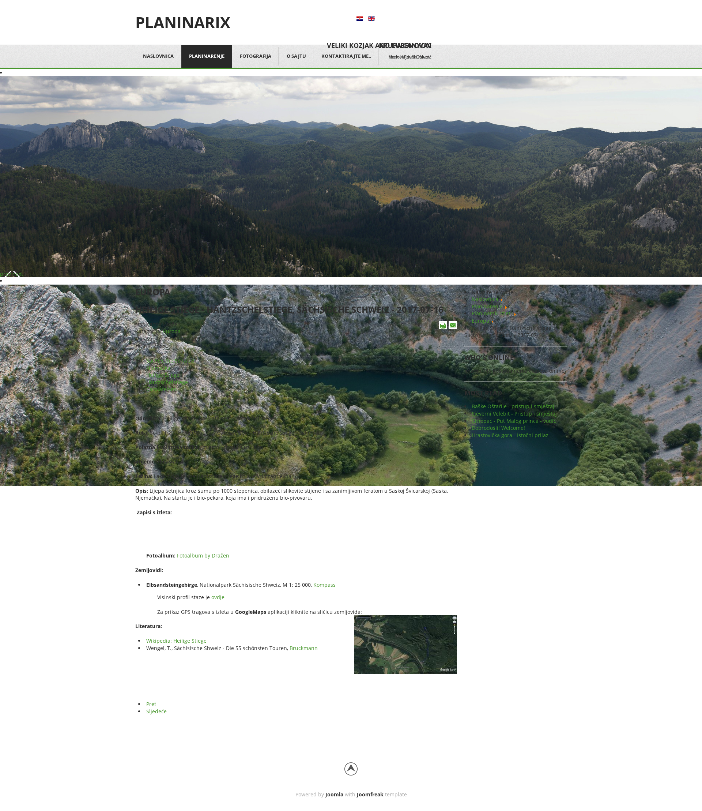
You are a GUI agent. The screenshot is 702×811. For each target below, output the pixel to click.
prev (5, 273)
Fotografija (255, 56)
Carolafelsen (161, 389)
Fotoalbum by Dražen (203, 555)
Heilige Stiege (163, 374)
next (17, 273)
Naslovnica (158, 56)
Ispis (443, 325)
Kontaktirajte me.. (346, 56)
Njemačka (158, 367)
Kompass (324, 584)
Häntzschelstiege (167, 382)
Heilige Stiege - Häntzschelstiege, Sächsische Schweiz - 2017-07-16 (289, 309)
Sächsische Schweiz (170, 360)
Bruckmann (304, 648)
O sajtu (296, 56)
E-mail (453, 325)
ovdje (217, 597)
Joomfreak (370, 794)
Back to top (351, 769)
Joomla (334, 794)
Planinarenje (206, 56)
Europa (172, 331)
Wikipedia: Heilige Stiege (176, 640)
